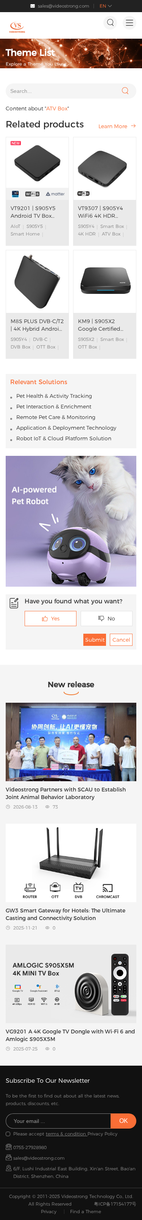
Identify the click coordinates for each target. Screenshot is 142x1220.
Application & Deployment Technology (66, 428)
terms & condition (66, 1134)
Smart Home (25, 234)
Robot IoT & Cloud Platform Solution (63, 438)
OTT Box (45, 347)
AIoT (15, 226)
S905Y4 (86, 226)
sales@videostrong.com (63, 6)
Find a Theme (85, 1211)
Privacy (48, 1211)
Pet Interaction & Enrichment (53, 407)
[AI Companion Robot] (71, 521)
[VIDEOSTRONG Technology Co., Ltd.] (17, 27)
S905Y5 (35, 226)
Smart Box (112, 226)
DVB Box (20, 347)
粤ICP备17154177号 (115, 1204)
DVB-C (40, 339)
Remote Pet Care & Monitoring (55, 417)
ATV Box (111, 234)
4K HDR (87, 234)
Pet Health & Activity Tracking (54, 396)
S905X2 (86, 339)
